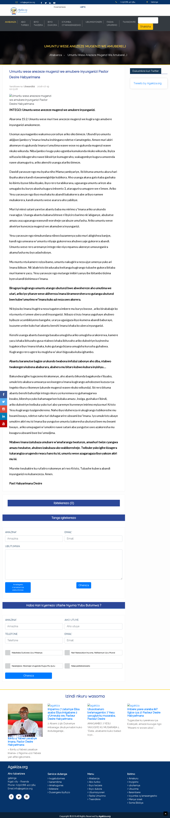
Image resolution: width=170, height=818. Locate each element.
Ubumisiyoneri (97, 792)
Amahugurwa (56, 785)
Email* (68, 532)
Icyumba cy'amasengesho (143, 796)
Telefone (11, 633)
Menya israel (135, 799)
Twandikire (94, 799)
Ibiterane (53, 789)
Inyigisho (133, 782)
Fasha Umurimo (97, 796)
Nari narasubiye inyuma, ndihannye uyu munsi (93, 653)
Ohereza (84, 585)
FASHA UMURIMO (112, 23)
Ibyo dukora (95, 789)
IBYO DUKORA (52, 23)
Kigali (98, 7)
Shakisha (145, 26)
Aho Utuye (72, 619)
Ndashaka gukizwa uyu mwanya (27, 653)
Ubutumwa (12, 546)
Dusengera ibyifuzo (59, 792)
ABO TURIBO (25, 23)
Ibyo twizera (95, 785)
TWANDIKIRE (129, 22)
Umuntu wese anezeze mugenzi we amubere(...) (97, 55)
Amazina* (11, 532)
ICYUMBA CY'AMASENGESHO (71, 23)
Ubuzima (133, 789)
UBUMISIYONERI (94, 22)
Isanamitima (55, 782)
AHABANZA (11, 22)
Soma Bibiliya (136, 802)
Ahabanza (55, 55)
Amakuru (133, 778)
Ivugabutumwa (57, 778)
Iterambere (134, 792)
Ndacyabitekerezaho (80, 666)
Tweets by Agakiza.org (147, 83)
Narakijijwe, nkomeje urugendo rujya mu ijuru (33, 666)
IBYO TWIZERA (38, 23)
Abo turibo (94, 782)
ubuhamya (134, 785)
